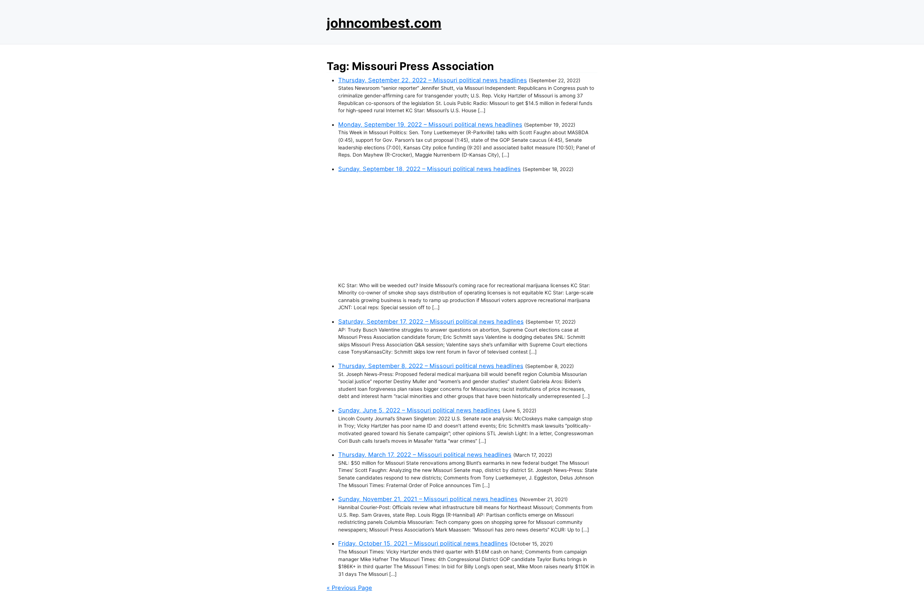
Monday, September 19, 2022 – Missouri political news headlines (430, 124)
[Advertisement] (467, 227)
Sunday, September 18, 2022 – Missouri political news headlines (429, 168)
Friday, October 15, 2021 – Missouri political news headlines (423, 543)
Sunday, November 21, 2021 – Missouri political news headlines (428, 499)
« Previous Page (349, 587)
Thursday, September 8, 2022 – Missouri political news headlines (430, 365)
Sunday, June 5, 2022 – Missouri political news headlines (419, 410)
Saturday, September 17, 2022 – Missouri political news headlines (431, 321)
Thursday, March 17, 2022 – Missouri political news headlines (424, 454)
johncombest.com (384, 23)
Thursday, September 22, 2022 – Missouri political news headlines (432, 80)
